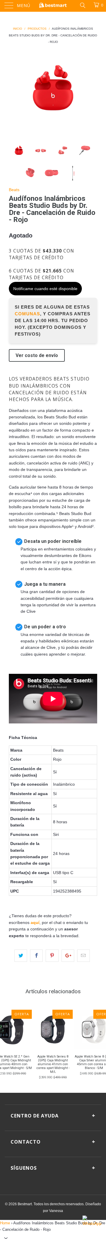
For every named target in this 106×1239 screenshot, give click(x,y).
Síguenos (53, 1167)
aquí (35, 922)
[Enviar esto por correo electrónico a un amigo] (83, 956)
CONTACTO (53, 1141)
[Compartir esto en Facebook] (36, 956)
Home (5, 1223)
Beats (14, 189)
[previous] (14, 90)
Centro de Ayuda (53, 1115)
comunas (27, 313)
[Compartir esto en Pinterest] (52, 956)
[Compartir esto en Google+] (68, 956)
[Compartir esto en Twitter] (20, 956)
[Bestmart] (53, 6)
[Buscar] (82, 5)
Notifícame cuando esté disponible (45, 288)
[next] (91, 90)
